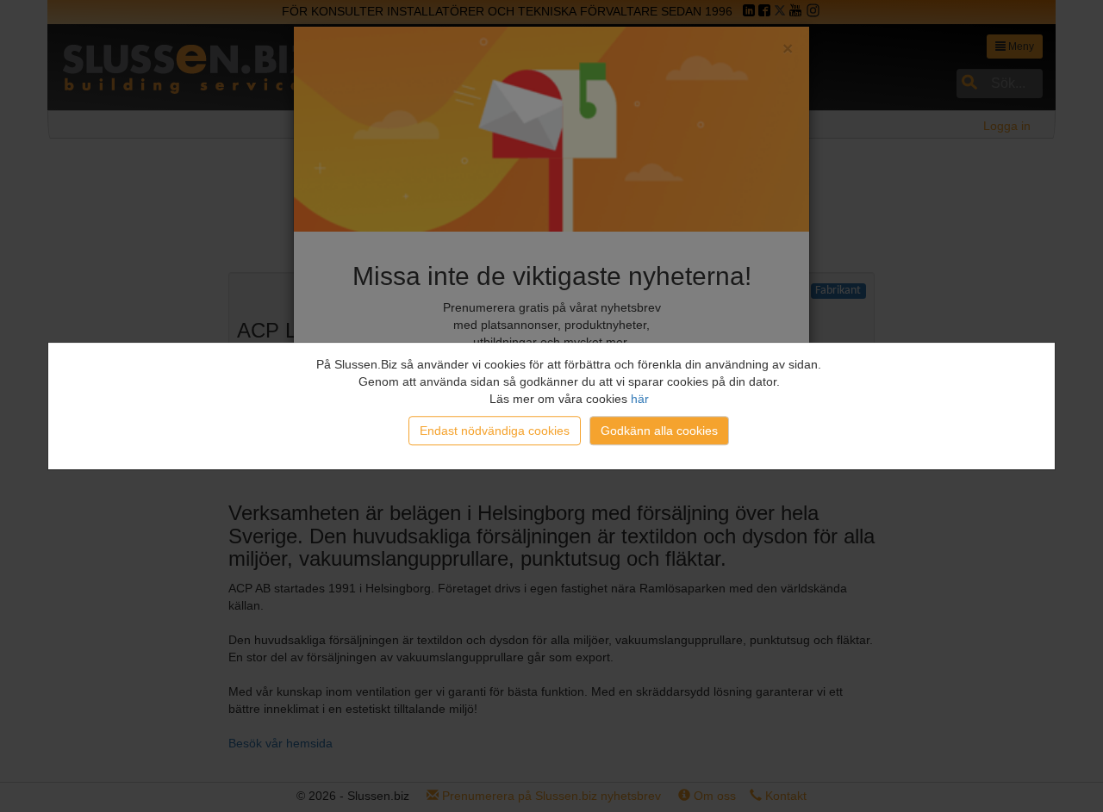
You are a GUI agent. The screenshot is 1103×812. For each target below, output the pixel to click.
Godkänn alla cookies (659, 430)
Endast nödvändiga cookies (495, 430)
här (640, 399)
